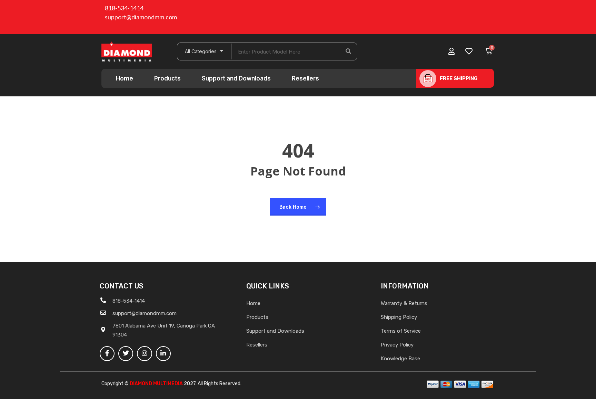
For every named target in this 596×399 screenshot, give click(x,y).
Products (167, 78)
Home (124, 78)
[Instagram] (144, 353)
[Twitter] (125, 353)
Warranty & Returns (404, 303)
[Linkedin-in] (163, 353)
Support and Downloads (236, 78)
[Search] (348, 51)
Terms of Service (401, 331)
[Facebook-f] (107, 353)
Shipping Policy (399, 317)
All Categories (201, 51)
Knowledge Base (400, 358)
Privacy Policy (397, 345)
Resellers (305, 78)
